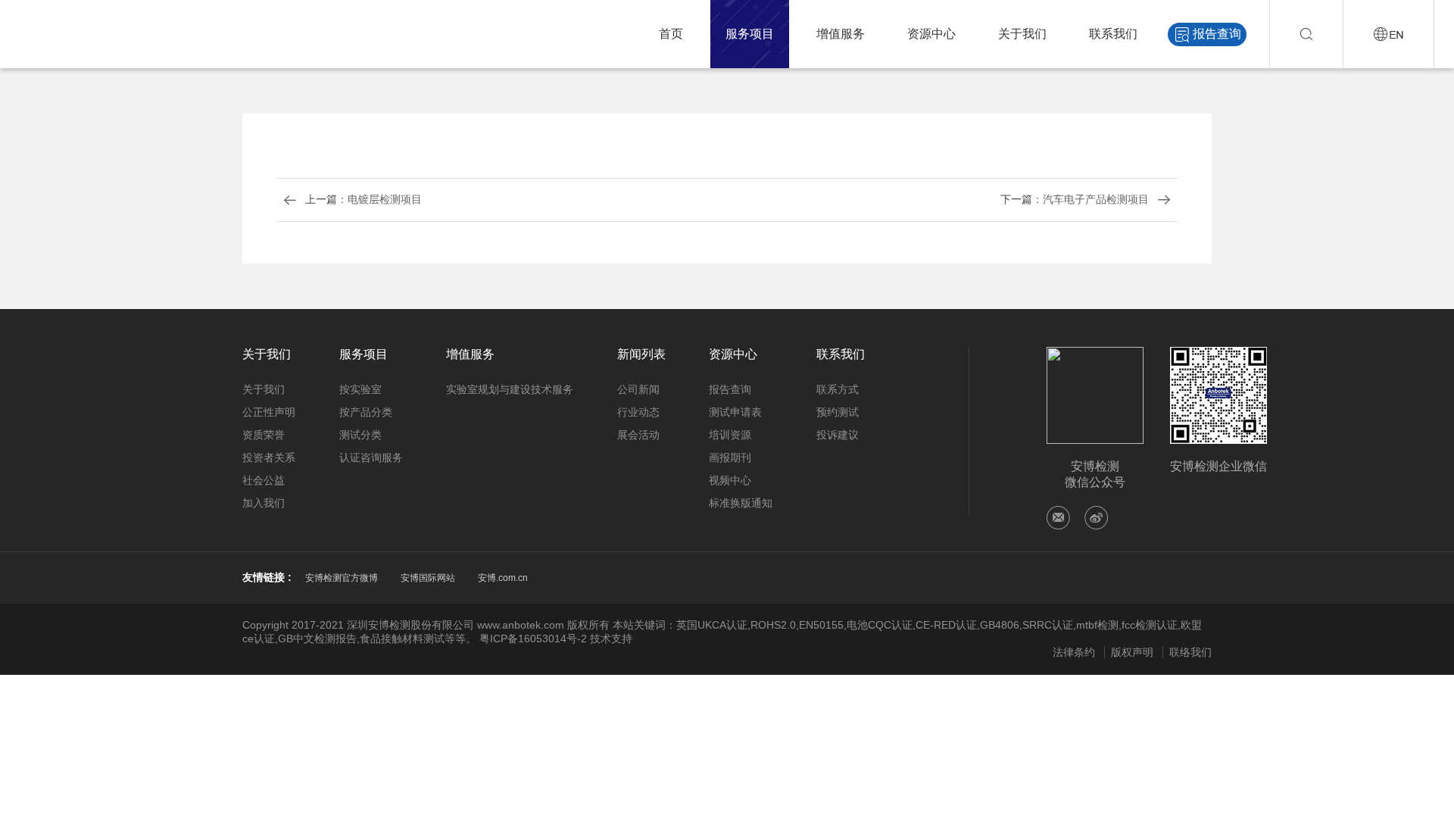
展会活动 (638, 435)
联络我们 (1190, 652)
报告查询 (1217, 33)
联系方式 (837, 389)
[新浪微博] (1096, 517)
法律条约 (1074, 652)
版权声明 (1132, 652)
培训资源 (730, 435)
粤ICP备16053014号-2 (533, 638)
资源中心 (931, 33)
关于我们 (1022, 33)
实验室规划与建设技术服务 (509, 389)
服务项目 (749, 33)
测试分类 (360, 435)
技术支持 (611, 638)
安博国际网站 (428, 578)
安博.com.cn (503, 578)
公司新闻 (638, 389)
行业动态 (638, 412)
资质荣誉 (263, 435)
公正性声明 (268, 412)
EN (1388, 34)
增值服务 (840, 33)
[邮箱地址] (1058, 517)
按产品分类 (365, 412)
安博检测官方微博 (341, 578)
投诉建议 (837, 435)
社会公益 (263, 480)
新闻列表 (641, 354)
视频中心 (730, 480)
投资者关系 (268, 457)
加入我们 (263, 503)
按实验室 (360, 389)
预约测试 (837, 412)
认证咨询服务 (371, 457)
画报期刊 (730, 457)
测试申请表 (735, 412)
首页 (671, 33)
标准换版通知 (740, 503)
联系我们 (1113, 33)
